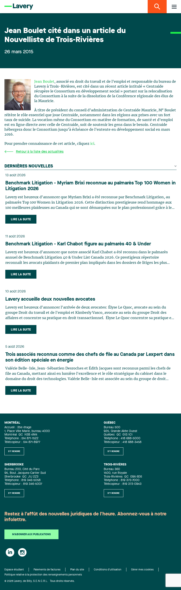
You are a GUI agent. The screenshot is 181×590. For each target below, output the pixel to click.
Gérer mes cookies (142, 569)
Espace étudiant (14, 569)
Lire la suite (21, 219)
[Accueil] (18, 7)
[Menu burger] (174, 7)
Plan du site (77, 569)
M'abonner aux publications (31, 534)
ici (92, 143)
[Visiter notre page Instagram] (22, 552)
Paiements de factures (47, 569)
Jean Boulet (44, 81)
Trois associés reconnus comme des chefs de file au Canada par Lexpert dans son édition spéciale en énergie (90, 357)
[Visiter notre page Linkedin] (10, 552)
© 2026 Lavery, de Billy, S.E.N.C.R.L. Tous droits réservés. (39, 581)
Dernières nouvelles (28, 166)
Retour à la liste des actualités (40, 152)
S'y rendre (14, 451)
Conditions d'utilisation (107, 569)
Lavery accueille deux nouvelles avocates (50, 299)
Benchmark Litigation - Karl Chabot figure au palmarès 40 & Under (78, 244)
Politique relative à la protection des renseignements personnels (43, 574)
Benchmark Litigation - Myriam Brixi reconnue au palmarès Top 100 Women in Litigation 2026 (90, 186)
